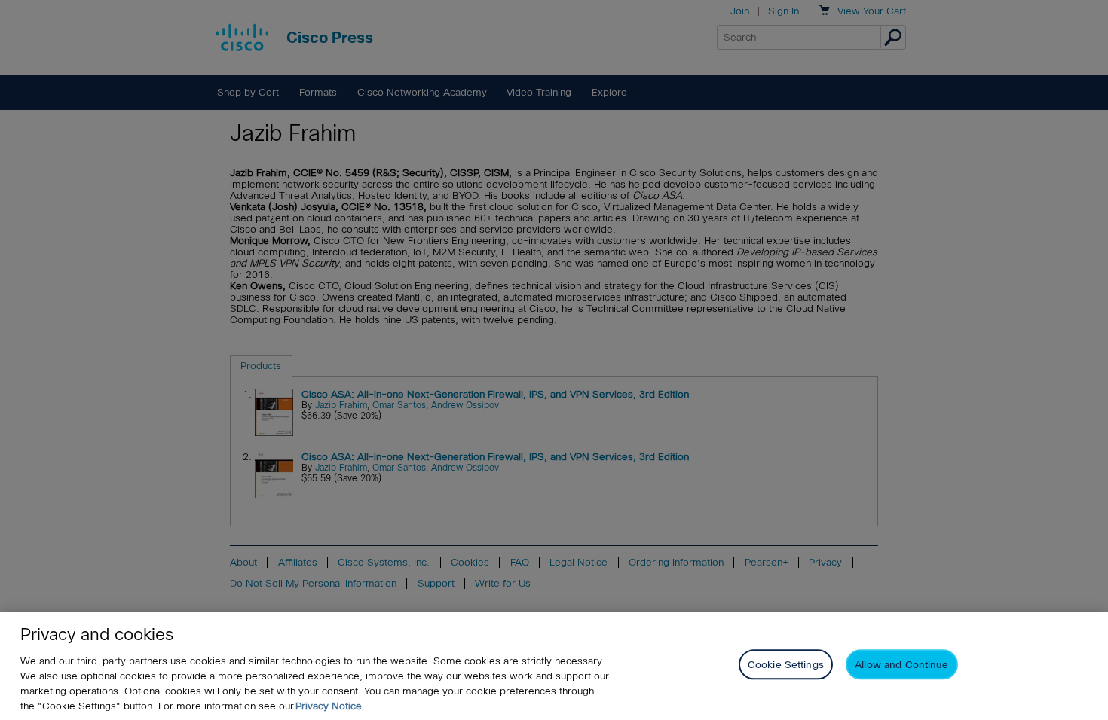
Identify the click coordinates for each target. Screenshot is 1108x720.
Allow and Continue (901, 664)
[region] (554, 666)
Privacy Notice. (330, 706)
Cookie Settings (786, 664)
